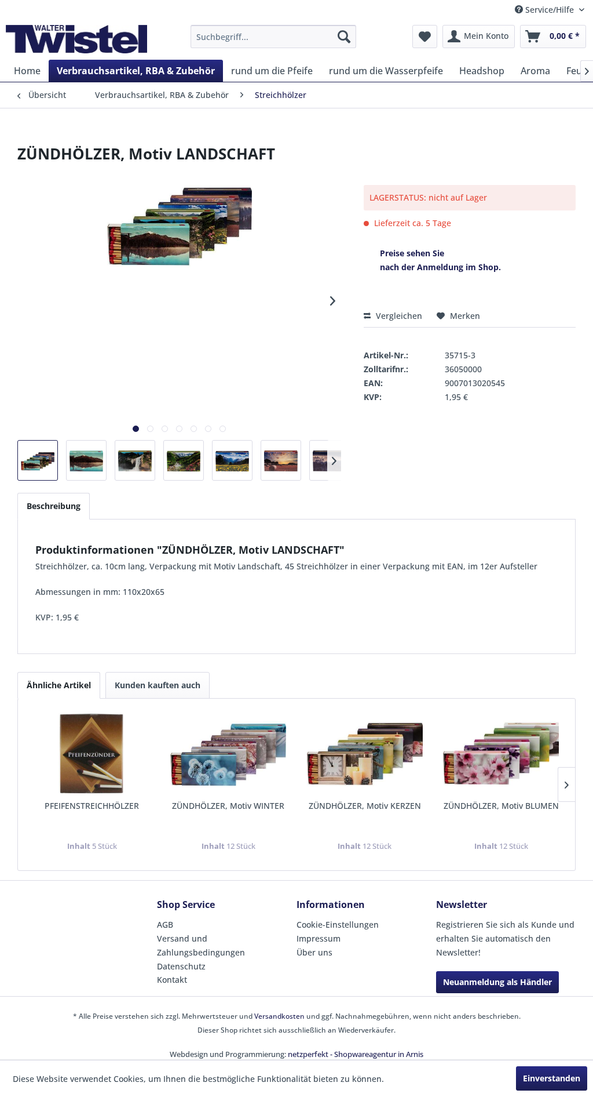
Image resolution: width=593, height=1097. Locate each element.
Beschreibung (53, 505)
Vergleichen (398, 315)
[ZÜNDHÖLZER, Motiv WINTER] (228, 753)
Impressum (318, 938)
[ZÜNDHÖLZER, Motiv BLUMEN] (501, 753)
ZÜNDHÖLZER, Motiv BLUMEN (501, 805)
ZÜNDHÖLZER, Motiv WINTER (228, 805)
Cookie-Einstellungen (337, 924)
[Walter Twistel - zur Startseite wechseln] (76, 39)
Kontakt (172, 979)
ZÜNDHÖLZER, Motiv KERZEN (365, 805)
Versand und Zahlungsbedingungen (201, 945)
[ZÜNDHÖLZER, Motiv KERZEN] (364, 753)
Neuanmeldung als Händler (497, 981)
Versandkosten (279, 1016)
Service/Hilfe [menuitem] (549, 9)
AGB (165, 924)
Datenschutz (181, 966)
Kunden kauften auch (157, 685)
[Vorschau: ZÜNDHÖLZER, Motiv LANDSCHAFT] (37, 460)
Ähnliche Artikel (59, 685)
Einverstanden (551, 1078)
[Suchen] (344, 36)
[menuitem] (274, 36)
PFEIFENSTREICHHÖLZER (92, 805)
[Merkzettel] (424, 36)
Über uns (314, 952)
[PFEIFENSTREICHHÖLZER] (92, 753)
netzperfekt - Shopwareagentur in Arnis (355, 1054)
